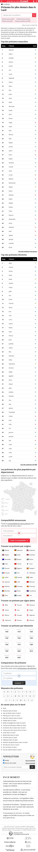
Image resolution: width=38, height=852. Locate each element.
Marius (11, 134)
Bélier (6, 605)
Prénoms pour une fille (8, 19)
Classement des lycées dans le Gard (14, 730)
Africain (7, 550)
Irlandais (19, 577)
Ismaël (11, 167)
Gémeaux (32, 605)
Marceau (12, 106)
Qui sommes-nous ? (9, 826)
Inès (10, 424)
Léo (10, 70)
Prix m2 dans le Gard (10, 747)
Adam (11, 54)
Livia (10, 452)
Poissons (31, 620)
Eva (10, 311)
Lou (10, 295)
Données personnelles (9, 828)
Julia (10, 340)
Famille (6, 760)
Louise (11, 267)
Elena (10, 307)
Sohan (11, 207)
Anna (10, 299)
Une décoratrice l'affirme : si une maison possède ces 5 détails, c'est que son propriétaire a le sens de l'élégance (16, 792)
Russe (19, 591)
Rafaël (11, 203)
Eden (10, 86)
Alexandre (12, 219)
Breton (31, 559)
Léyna (11, 348)
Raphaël (11, 78)
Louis (10, 74)
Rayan (11, 143)
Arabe (18, 555)
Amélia (11, 392)
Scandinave (32, 591)
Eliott (10, 247)
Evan (10, 155)
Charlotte (12, 412)
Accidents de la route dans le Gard (14, 728)
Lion (18, 610)
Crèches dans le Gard (10, 737)
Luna (10, 319)
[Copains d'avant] (10, 846)
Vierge (31, 610)
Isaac (10, 126)
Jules (10, 94)
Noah (10, 110)
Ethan (11, 118)
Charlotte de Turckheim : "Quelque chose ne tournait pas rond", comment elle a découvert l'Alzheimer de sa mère (18, 807)
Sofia (10, 360)
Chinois (19, 564)
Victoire (11, 368)
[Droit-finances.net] (28, 842)
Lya (10, 461)
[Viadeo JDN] (28, 846)
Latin (18, 582)
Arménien (32, 555)
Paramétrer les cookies (22, 828)
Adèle (10, 372)
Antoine (11, 227)
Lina (10, 315)
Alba (10, 263)
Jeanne (11, 432)
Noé (10, 139)
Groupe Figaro (17, 830)
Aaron (11, 82)
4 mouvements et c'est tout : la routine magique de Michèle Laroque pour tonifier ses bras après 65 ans (18, 815)
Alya (10, 388)
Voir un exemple (30, 760)
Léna (10, 444)
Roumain (7, 591)
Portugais (20, 586)
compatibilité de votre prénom (19, 524)
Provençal (32, 586)
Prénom (7, 4)
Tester (18, 540)
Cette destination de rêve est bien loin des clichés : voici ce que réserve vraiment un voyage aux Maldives (17, 784)
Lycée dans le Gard (9, 733)
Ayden (11, 235)
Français (7, 573)
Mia (10, 352)
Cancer (7, 610)
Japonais (7, 582)
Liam (10, 171)
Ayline (11, 408)
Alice (10, 380)
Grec (18, 573)
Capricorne (8, 620)
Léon (10, 98)
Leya (10, 448)
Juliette (11, 344)
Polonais (7, 586)
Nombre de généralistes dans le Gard (15, 742)
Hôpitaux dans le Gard (10, 740)
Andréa (11, 58)
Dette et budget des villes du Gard (14, 723)
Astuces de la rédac (10, 763)
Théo (10, 211)
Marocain (32, 582)
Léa (10, 440)
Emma (11, 336)
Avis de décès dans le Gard (12, 713)
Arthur (11, 62)
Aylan (10, 151)
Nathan (11, 195)
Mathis (11, 179)
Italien (31, 577)
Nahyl (11, 187)
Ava (10, 400)
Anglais (7, 555)
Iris (10, 428)
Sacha (11, 147)
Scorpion (19, 615)
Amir (10, 114)
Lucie (10, 456)
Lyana (11, 323)
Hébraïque (32, 573)
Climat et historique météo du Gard (14, 725)
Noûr (10, 275)
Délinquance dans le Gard (11, 716)
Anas (10, 223)
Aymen (11, 239)
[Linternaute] (10, 842)
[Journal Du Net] (28, 838)
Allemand (19, 550)
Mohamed (12, 183)
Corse (31, 564)
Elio (10, 90)
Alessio (11, 215)
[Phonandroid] (28, 850)
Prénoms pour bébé (7, 21)
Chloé (10, 416)
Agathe (11, 376)
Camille (11, 243)
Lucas (10, 175)
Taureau (19, 605)
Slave (6, 595)
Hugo (10, 122)
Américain (32, 550)
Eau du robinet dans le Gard (12, 750)
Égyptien (19, 568)
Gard (4, 708)
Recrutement (30, 826)
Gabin (11, 159)
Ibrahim (11, 163)
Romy (10, 328)
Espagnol (31, 568)
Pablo (10, 199)
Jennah (11, 436)
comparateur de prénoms (26, 668)
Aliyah (11, 384)
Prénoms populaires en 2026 (22, 21)
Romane (11, 356)
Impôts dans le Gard (9, 720)
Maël (10, 102)
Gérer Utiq (32, 828)
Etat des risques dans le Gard (12, 718)
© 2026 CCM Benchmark (28, 830)
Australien (8, 559)
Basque (19, 559)
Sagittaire (32, 615)
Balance (7, 615)
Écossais (7, 568)
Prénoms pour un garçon (23, 19)
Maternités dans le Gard (11, 735)
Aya (10, 404)
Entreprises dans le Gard (11, 745)
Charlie (11, 303)
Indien (6, 577)
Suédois (19, 595)
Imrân (11, 66)
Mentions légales (7, 830)
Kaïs (10, 130)
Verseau (19, 620)
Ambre (11, 283)
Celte (6, 564)
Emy (10, 420)
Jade (10, 291)
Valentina (12, 364)
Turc (30, 595)
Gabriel (11, 50)
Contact (18, 826)
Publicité (23, 826)
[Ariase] (10, 850)
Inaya (10, 287)
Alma (10, 279)
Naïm (10, 191)
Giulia (11, 271)
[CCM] (10, 838)
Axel (10, 231)
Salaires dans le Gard (10, 711)
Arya (10, 332)
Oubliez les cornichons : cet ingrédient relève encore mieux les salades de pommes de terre (18, 799)
